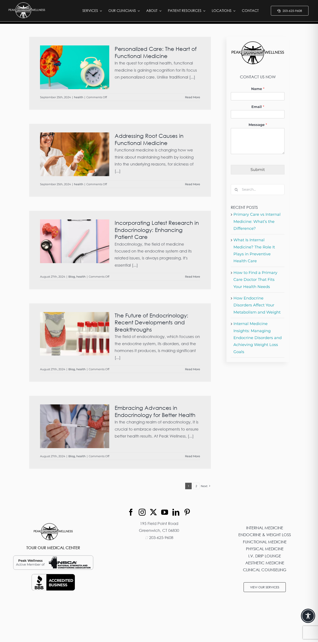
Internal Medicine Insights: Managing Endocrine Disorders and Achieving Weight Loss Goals (257, 337)
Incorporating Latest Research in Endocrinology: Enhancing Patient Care (157, 229)
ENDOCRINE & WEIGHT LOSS (264, 534)
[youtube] (164, 512)
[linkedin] (175, 512)
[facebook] (130, 512)
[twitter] (153, 512)
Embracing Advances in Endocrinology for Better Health (155, 411)
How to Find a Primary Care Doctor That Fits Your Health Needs (255, 279)
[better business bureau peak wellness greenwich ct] (53, 576)
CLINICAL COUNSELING (264, 569)
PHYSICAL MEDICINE (265, 548)
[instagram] (142, 512)
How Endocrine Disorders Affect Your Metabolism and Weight (257, 305)
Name (257, 89)
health (78, 97)
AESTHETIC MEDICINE (264, 562)
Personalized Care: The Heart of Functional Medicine (156, 52)
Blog (71, 276)
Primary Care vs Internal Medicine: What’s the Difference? (257, 221)
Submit (258, 169)
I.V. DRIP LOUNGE (264, 556)
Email (257, 107)
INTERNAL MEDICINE (264, 527)
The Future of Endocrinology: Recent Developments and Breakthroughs (151, 322)
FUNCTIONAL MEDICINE (265, 541)
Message (258, 125)
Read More (192, 97)
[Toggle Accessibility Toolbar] (308, 616)
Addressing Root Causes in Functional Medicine (149, 139)
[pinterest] (187, 512)
